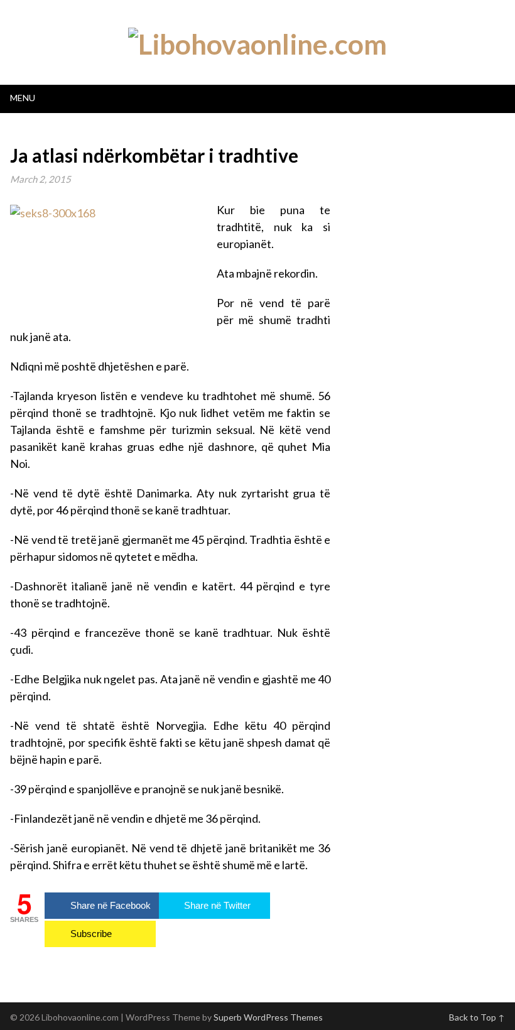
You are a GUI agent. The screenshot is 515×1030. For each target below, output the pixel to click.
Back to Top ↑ (477, 1017)
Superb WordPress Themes (268, 1017)
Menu (22, 97)
